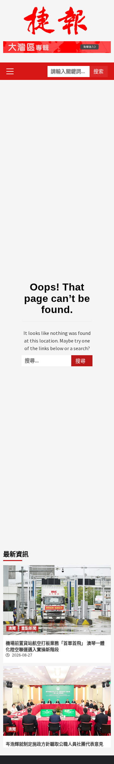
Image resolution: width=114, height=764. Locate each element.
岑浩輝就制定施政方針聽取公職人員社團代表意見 (54, 744)
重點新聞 (28, 628)
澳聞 (12, 628)
